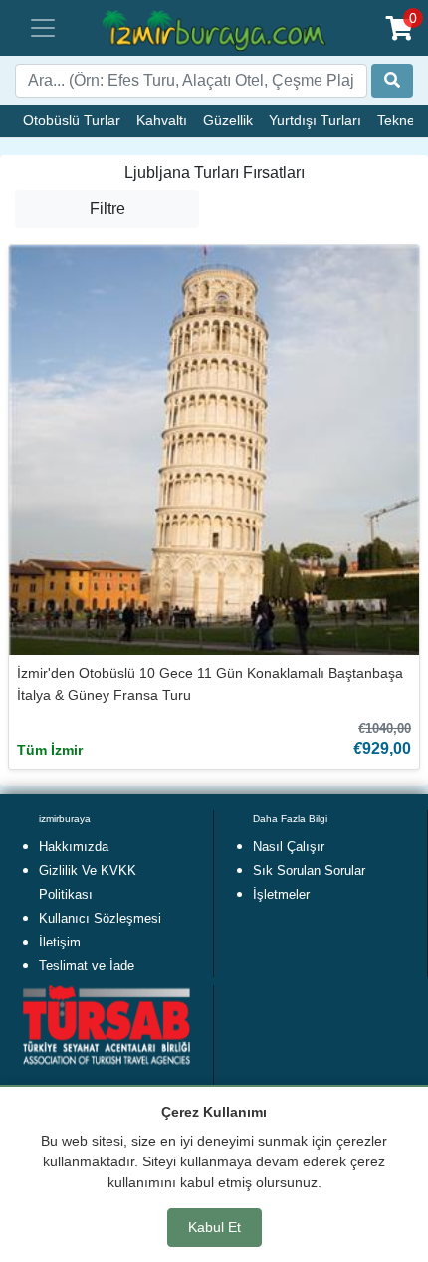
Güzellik (228, 120)
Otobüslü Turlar (71, 120)
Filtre (107, 208)
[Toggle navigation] (43, 28)
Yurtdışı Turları (315, 120)
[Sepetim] (399, 28)
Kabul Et (214, 1227)
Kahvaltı (161, 120)
